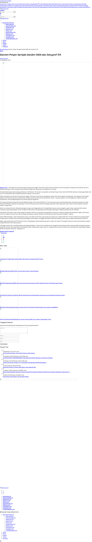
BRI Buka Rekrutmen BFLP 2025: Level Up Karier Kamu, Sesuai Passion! (62, 4)
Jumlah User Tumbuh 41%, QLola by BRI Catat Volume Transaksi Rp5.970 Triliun (21, 4)
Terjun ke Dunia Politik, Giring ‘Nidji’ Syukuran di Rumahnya (19, 353)
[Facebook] (3, 490)
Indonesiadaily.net (11, 26)
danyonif (11, 231)
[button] (15, 12)
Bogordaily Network (8, 22)
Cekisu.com (9, 30)
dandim (2, 231)
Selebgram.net (10, 27)
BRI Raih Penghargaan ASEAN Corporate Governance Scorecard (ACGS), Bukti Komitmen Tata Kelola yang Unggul (43, 4)
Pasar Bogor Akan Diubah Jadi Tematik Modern (16, 376)
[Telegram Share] (3, 241)
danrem (6, 231)
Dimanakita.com (10, 35)
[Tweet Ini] (4, 238)
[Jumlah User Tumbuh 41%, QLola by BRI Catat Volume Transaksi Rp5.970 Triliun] (9, 257)
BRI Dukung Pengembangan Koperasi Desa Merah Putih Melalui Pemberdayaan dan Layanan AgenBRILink (61, 7)
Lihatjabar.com (10, 37)
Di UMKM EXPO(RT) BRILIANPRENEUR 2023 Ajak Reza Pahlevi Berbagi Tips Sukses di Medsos (28, 358)
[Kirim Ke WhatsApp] (3, 242)
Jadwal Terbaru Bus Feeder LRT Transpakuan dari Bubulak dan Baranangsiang (24, 362)
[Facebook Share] (3, 236)
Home (4, 40)
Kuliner (5, 43)
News (4, 42)
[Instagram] (3, 493)
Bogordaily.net (10, 24)
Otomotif (5, 46)
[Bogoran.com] (4, 9)
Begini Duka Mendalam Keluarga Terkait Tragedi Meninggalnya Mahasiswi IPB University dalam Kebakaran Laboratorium (36, 372)
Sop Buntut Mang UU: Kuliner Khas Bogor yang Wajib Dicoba (19, 367)
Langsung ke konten (5, 1)
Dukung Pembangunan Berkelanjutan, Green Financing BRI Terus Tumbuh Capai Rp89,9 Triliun (25, 319)
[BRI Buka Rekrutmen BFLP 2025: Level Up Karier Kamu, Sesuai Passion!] (9, 269)
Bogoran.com (9, 29)
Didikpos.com (9, 34)
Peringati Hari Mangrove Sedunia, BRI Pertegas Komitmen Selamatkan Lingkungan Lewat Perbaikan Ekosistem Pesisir (32, 295)
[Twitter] (3, 492)
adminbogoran (4, 58)
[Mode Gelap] (0, 13)
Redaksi (2, 10)
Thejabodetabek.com (12, 38)
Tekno (4, 45)
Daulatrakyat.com (11, 32)
